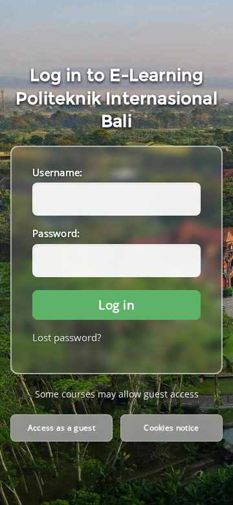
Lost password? (66, 337)
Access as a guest (61, 427)
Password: (56, 233)
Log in (116, 305)
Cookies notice (171, 427)
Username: (57, 172)
